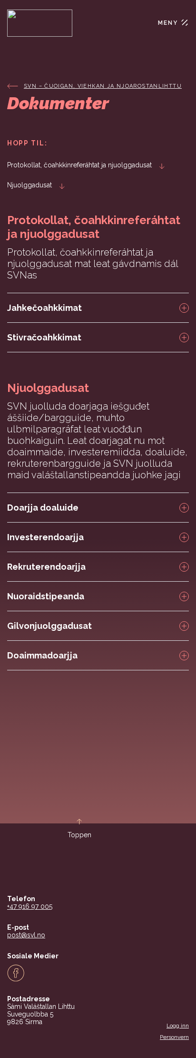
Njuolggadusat (29, 185)
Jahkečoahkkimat (44, 308)
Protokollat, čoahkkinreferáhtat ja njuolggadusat (79, 165)
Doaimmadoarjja (42, 655)
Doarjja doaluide (42, 508)
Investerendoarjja (45, 537)
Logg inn (178, 1025)
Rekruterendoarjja (46, 567)
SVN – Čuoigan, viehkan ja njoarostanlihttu (103, 86)
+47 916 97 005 (29, 906)
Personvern (174, 1037)
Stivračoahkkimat (44, 337)
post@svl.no (26, 935)
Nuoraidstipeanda (45, 596)
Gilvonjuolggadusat (49, 626)
